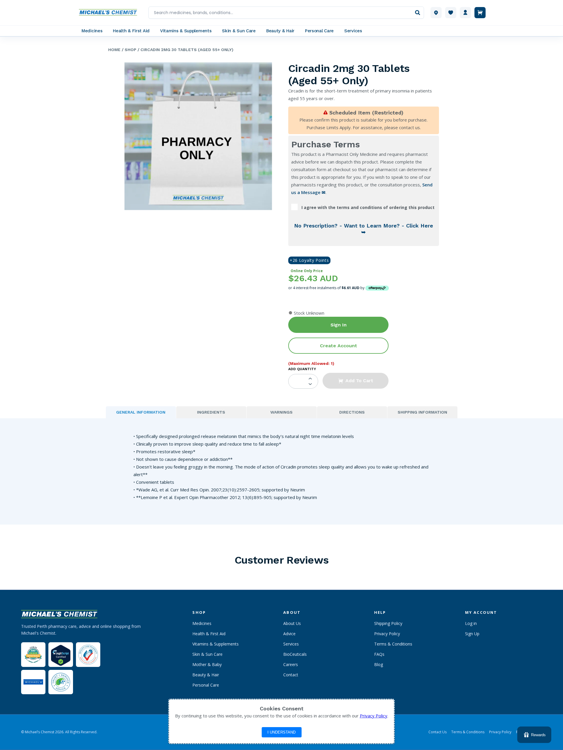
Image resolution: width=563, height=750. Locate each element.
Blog (378, 664)
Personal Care (205, 685)
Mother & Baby (207, 664)
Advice (289, 633)
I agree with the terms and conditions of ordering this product (368, 207)
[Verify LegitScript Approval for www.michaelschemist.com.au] (60, 654)
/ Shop (128, 49)
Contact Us (437, 732)
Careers (290, 664)
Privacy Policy (387, 633)
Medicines (201, 623)
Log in (471, 623)
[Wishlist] (450, 12)
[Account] (465, 12)
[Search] (418, 12)
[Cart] (480, 12)
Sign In (338, 325)
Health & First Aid (208, 633)
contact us (409, 127)
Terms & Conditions (393, 644)
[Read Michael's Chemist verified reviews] (33, 654)
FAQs (379, 654)
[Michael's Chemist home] (109, 13)
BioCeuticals (295, 654)
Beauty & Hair (205, 674)
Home (114, 49)
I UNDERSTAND (281, 732)
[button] (356, 381)
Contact (290, 674)
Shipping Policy (388, 623)
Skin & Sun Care (207, 654)
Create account (338, 345)
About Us (292, 623)
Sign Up (472, 633)
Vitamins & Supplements (215, 644)
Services (291, 644)
